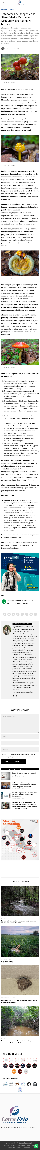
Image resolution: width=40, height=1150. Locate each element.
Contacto (11, 1148)
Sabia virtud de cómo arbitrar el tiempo (23, 774)
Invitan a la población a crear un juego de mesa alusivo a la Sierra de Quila (18, 922)
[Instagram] (16, 696)
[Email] (35, 614)
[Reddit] (31, 614)
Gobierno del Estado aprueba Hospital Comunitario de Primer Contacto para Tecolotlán (24, 785)
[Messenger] (9, 614)
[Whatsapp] (26, 614)
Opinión (4, 9)
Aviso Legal (10, 1143)
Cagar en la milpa (7, 961)
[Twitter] (13, 614)
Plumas (11, 9)
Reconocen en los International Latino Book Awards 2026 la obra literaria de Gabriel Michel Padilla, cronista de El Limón (24, 805)
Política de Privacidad (24, 1143)
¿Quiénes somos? (23, 1145)
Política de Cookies (8, 1145)
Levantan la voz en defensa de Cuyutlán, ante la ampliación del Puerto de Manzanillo (18, 1042)
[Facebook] (4, 614)
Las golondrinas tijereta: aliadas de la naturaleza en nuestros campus (19, 1001)
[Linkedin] (22, 614)
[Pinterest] (17, 614)
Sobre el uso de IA (23, 1148)
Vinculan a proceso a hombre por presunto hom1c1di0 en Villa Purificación (24, 794)
